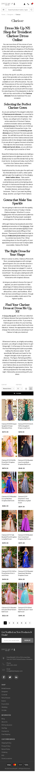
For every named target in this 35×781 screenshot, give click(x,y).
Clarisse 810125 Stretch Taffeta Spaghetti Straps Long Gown (25, 426)
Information (6, 715)
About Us (4, 722)
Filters (18, 393)
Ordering (4, 752)
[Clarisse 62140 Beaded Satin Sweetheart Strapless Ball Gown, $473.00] (25, 520)
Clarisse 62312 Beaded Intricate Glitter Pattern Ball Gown (9, 609)
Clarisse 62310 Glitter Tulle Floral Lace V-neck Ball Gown (25, 609)
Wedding (4, 707)
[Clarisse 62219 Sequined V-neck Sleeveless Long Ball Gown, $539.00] (25, 482)
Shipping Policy (6, 743)
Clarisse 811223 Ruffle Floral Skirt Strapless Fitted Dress (9, 462)
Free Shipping (6, 734)
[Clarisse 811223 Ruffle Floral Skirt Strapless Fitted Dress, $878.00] (9, 446)
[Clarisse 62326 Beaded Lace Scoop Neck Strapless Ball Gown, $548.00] (25, 446)
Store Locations (7, 758)
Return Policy (6, 749)
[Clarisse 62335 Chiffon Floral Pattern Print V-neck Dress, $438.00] (9, 557)
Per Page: (19, 384)
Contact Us (5, 731)
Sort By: (4, 384)
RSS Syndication (7, 725)
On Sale (4, 710)
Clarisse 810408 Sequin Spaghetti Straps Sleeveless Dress (9, 426)
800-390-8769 (12, 665)
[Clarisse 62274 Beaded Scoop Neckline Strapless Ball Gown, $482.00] (9, 482)
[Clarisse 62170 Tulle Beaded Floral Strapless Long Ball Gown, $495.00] (9, 520)
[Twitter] (10, 677)
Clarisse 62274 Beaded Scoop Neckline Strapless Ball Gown (9, 498)
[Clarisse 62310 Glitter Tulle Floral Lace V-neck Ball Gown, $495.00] (25, 593)
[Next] (29, 622)
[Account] (24, 4)
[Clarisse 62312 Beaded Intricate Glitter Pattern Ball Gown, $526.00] (9, 593)
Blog (3, 719)
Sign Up (27, 640)
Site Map (4, 728)
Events (4, 701)
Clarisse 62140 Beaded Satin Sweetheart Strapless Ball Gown (25, 537)
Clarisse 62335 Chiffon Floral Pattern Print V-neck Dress (9, 573)
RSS (3, 755)
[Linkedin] (16, 677)
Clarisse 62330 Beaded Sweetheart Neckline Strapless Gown (25, 573)
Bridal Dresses (6, 688)
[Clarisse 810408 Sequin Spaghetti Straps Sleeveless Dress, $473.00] (9, 409)
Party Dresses (6, 698)
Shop (3, 685)
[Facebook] (4, 677)
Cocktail (4, 694)
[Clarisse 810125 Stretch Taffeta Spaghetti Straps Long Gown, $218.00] (25, 409)
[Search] (31, 10)
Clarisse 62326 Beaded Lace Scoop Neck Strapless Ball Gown (25, 462)
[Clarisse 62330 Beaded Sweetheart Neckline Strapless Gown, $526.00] (25, 557)
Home (3, 14)
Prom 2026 (5, 704)
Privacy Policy (6, 746)
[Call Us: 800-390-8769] (28, 4)
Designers (5, 691)
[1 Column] (26, 388)
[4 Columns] (31, 388)
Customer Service (8, 739)
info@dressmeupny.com (15, 671)
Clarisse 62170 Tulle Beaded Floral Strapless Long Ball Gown (9, 537)
